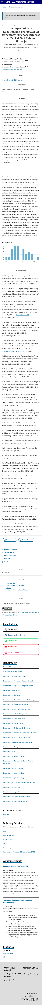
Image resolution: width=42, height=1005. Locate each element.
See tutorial (12, 646)
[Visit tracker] (4, 957)
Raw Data (7, 559)
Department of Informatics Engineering (16, 709)
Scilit (4, 831)
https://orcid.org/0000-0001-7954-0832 (12, 69)
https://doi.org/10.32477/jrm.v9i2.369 (14, 351)
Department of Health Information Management (19, 782)
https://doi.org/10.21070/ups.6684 (13, 80)
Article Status (10, 583)
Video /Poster (10, 540)
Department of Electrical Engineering (15, 704)
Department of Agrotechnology (13, 778)
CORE (5, 843)
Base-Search (7, 839)
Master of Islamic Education (12, 671)
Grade (8, 588)
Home (4, 7)
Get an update (13, 652)
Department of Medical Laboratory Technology (19, 700)
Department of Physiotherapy (13, 787)
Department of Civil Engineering (14, 768)
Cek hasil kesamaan (11, 562)
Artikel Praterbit (27, 540)
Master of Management (11, 667)
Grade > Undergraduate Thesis (17, 590)
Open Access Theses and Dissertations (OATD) (19, 852)
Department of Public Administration (15, 801)
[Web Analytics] (6, 951)
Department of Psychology (12, 792)
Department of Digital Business (13, 723)
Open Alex (6, 814)
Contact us (12, 641)
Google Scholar (8, 835)
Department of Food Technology (14, 718)
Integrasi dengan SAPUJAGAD (16, 866)
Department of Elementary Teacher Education (18, 681)
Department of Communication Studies (16, 796)
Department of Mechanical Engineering (16, 728)
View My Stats (8, 953)
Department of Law (9, 751)
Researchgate (8, 848)
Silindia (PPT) (9, 552)
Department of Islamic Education (14, 756)
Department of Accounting (12, 690)
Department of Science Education (14, 676)
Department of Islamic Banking (13, 773)
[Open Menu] (2, 2)
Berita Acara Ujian (10, 555)
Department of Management (13, 747)
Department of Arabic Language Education (17, 742)
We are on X (13, 629)
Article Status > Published (15, 586)
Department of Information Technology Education (20, 733)
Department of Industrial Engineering (15, 714)
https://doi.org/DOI (22, 315)
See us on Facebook (16, 635)
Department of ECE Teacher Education (16, 737)
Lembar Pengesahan (11, 549)
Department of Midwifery (11, 695)
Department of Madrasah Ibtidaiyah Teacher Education (18, 762)
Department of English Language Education (18, 686)
